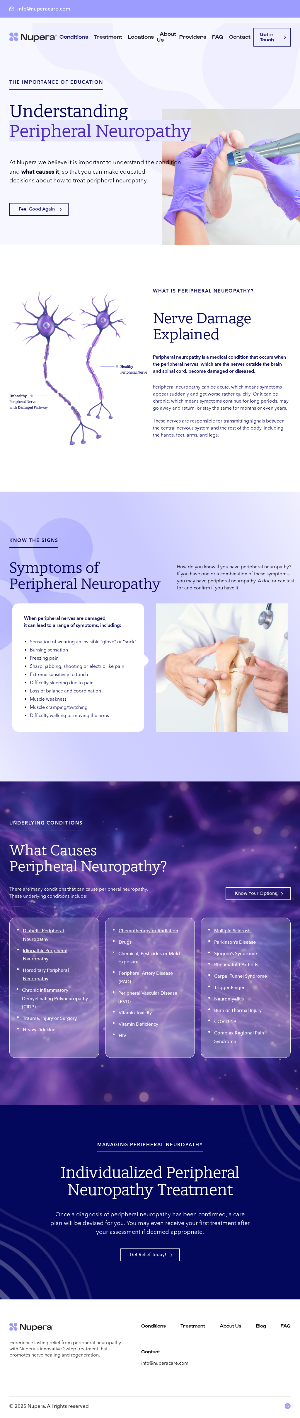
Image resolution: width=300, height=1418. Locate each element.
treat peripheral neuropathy (109, 181)
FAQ (217, 36)
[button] (74, 37)
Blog (261, 1325)
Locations (141, 36)
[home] (33, 37)
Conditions (153, 1325)
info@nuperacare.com (164, 1363)
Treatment (108, 36)
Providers (192, 36)
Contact (240, 36)
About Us (166, 36)
